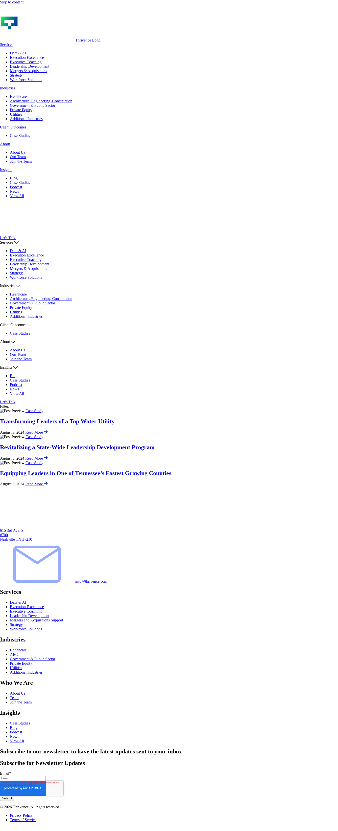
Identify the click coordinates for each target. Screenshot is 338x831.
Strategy (16, 75)
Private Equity (21, 110)
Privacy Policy (21, 815)
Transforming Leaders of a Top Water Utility (57, 421)
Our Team (18, 157)
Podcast (16, 187)
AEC (14, 654)
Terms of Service (23, 820)
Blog (14, 178)
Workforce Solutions (26, 80)
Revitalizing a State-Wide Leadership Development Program (77, 447)
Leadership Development (29, 66)
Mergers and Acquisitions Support (36, 620)
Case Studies (20, 135)
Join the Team (21, 161)
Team (14, 698)
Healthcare (18, 96)
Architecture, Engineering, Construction (41, 101)
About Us (17, 152)
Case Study (34, 411)
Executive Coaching (26, 62)
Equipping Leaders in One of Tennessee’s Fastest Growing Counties (85, 473)
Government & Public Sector (32, 105)
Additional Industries (26, 119)
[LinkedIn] (2, 829)
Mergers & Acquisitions (28, 71)
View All (17, 196)
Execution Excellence (27, 57)
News (14, 191)
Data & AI (18, 53)
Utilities (16, 114)
